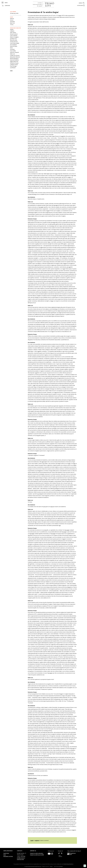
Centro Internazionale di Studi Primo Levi (33, 866)
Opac (4, 855)
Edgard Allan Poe (14, 61)
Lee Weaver (13, 67)
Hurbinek (12, 49)
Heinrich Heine (13, 46)
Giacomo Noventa (14, 60)
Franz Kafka (13, 50)
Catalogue (80, 5)
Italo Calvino (13, 32)
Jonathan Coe (13, 38)
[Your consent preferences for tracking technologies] (85, 866)
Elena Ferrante (13, 40)
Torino (11, 24)
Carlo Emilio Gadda (14, 43)
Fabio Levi (12, 53)
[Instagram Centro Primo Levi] (52, 854)
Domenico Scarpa (14, 63)
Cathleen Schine (14, 64)
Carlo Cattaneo (13, 35)
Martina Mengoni (14, 58)
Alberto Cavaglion (14, 37)
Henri (11, 47)
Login (31, 840)
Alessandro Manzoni (15, 56)
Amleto (11, 29)
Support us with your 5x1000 (37, 855)
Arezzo (11, 20)
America (12, 18)
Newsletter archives (8, 856)
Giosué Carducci (14, 34)
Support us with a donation (36, 853)
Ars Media (61, 866)
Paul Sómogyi (13, 66)
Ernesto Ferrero (14, 41)
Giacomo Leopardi (14, 52)
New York (12, 23)
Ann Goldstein (13, 44)
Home (43, 4)
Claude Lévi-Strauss (14, 55)
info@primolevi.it (21, 858)
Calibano (12, 30)
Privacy (51, 866)
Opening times (20, 859)
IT (2, 5)
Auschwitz (12, 21)
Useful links (6, 853)
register (37, 840)
